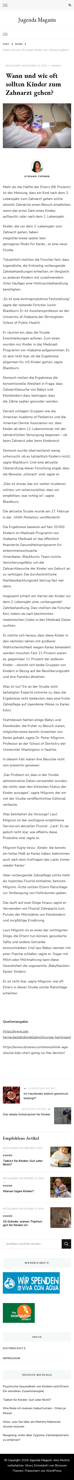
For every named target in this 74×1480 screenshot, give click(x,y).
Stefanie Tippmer (37, 176)
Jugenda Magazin (37, 19)
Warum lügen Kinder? (18, 1191)
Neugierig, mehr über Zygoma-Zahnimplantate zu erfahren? (36, 1437)
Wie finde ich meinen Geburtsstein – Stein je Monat (34, 1410)
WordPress (53, 1471)
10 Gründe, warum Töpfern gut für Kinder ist (22, 1223)
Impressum (11, 1358)
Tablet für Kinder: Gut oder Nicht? (23, 1163)
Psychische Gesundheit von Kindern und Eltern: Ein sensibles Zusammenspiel (36, 1388)
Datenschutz (14, 1348)
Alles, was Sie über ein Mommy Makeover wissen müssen (32, 1424)
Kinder (56, 65)
